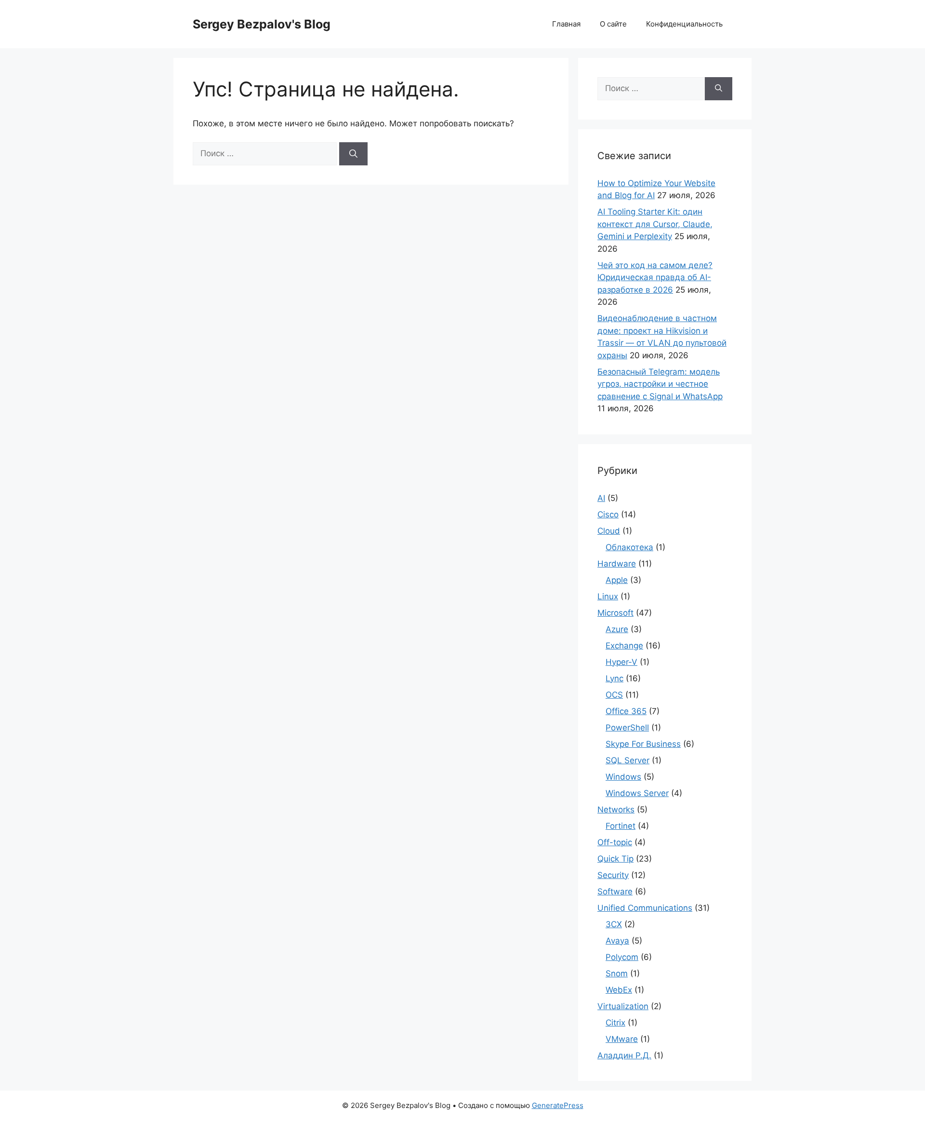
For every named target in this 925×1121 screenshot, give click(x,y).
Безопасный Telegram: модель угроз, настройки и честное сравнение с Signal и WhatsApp (660, 384)
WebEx (619, 990)
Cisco (608, 514)
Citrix (615, 1022)
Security (613, 875)
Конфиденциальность (684, 23)
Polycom (622, 957)
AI (601, 498)
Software (615, 891)
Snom (617, 973)
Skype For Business (643, 744)
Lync (614, 678)
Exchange (624, 645)
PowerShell (627, 727)
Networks (615, 809)
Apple (617, 580)
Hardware (616, 563)
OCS (614, 695)
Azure (617, 629)
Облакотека (629, 547)
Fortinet (620, 826)
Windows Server (637, 793)
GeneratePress (557, 1105)
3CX (614, 924)
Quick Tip (615, 859)
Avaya (617, 940)
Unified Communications (644, 908)
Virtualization (622, 1006)
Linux (607, 596)
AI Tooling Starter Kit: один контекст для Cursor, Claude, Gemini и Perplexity (655, 224)
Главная (566, 23)
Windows (623, 777)
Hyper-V (621, 662)
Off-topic (614, 842)
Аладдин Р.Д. (624, 1055)
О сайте (613, 23)
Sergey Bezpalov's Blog (261, 24)
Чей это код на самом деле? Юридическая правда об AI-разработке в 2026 (655, 277)
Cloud (608, 531)
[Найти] (353, 153)
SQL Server (627, 760)
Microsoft (615, 613)
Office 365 (626, 711)
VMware (622, 1039)
